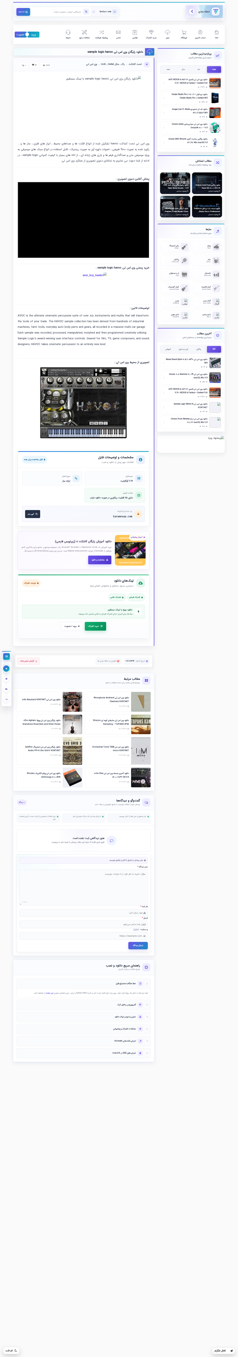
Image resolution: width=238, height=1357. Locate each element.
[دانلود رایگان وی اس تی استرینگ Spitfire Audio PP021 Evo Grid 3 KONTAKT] (72, 751)
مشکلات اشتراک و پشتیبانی (124, 1029)
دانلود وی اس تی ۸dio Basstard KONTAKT (41, 699)
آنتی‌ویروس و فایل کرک (126, 1004)
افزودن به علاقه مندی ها (106, 661)
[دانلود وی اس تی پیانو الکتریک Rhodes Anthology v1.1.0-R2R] (72, 777)
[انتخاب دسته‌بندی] (105, 12)
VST (214, 349)
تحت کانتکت (135, 64)
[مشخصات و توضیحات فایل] (6, 679)
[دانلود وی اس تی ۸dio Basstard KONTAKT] (72, 702)
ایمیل (145, 918)
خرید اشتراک (93, 626)
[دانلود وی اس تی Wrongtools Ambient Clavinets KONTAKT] (141, 702)
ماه (199, 69)
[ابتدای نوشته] (6, 669)
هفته (214, 69)
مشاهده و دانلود (98, 560)
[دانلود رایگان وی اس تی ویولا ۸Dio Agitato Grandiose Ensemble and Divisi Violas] (72, 724)
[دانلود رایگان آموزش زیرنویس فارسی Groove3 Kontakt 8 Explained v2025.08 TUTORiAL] (130, 550)
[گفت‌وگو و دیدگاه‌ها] (6, 699)
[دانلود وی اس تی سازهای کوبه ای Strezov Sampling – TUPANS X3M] (141, 724)
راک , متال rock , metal (113, 64)
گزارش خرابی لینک (27, 661)
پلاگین (198, 349)
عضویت (20, 35)
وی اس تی (91, 64)
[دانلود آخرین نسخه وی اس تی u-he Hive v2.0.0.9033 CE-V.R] (141, 777)
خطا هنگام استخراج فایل (126, 983)
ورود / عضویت (70, 626)
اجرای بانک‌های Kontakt (125, 1041)
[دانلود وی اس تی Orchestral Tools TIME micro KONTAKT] (141, 751)
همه (168, 69)
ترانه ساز (66, 481)
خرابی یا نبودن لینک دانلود (125, 1016)
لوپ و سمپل (183, 349)
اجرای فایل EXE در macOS (124, 1053)
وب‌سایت (141, 929)
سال (183, 69)
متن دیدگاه (142, 867)
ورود (33, 35)
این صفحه (49, 993)
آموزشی (168, 349)
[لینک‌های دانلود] (6, 689)
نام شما (144, 906)
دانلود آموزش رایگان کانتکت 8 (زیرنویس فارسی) (83, 541)
